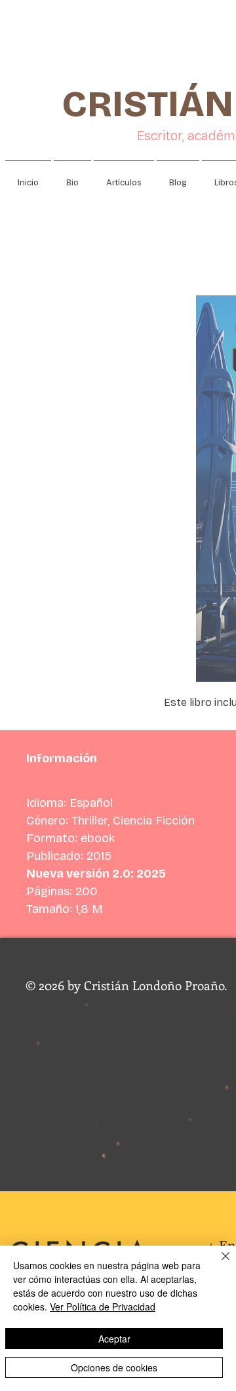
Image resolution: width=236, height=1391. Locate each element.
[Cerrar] (217, 1264)
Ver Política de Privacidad (102, 1306)
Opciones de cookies (114, 1367)
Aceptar (114, 1338)
